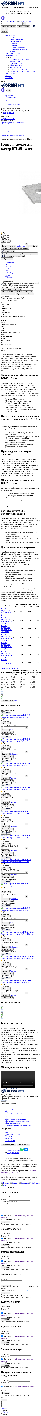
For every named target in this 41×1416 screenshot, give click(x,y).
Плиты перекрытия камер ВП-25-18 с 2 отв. (6, 629)
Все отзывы (18, 701)
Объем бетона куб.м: (9, 324)
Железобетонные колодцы (15, 1107)
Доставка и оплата (12, 53)
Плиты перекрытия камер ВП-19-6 (14, 765)
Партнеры (14, 45)
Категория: (5, 296)
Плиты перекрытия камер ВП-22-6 (14, 789)
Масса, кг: (5, 320)
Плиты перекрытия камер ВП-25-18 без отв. (6, 637)
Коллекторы (10, 1115)
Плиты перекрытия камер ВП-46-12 (15, 862)
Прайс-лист (28, 291)
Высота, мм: (5, 312)
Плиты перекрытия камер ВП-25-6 (6, 612)
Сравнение (7, 1185)
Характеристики (7, 291)
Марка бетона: (6, 336)
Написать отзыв (7, 701)
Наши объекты (11, 74)
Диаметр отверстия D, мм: (11, 349)
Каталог (15, 1183)
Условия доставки (8, 294)
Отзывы (13, 37)
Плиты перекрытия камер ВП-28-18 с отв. (17, 934)
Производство (11, 55)
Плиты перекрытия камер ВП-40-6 (14, 886)
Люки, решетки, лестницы (15, 1119)
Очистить (4, 1410)
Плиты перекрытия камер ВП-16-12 (15, 813)
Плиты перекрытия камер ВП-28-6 (14, 910)
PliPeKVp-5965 (9, 251)
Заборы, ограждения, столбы (16, 1113)
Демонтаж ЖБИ (16, 66)
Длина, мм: (5, 304)
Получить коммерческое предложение (15, 248)
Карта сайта (10, 1141)
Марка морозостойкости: (10, 332)
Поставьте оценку (8, 1291)
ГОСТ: (3, 328)
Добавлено (21, 246)
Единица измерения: (9, 300)
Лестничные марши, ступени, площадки (21, 1117)
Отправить (5, 1293)
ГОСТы (8, 76)
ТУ (9, 241)
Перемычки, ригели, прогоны (17, 1121)
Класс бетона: (6, 340)
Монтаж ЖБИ (15, 68)
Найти (4, 1400)
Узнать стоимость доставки (11, 289)
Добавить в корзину (8, 246)
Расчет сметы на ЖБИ (18, 70)
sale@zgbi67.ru (25, 21)
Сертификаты (15, 41)
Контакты (9, 78)
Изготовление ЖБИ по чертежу (22, 72)
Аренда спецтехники (18, 64)
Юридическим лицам (18, 49)
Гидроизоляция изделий (19, 59)
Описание (18, 291)
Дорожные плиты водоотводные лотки (20, 1111)
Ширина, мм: (6, 308)
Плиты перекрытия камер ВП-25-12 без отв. (6, 663)
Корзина (25, 1183)
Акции (12, 51)
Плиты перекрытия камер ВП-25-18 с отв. (6, 620)
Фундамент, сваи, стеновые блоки (18, 1125)
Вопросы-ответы (16, 39)
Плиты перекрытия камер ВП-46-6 (14, 838)
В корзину (5, 730)
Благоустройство (12, 1109)
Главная (6, 1183)
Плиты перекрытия (12, 1123)
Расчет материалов (8, 26)
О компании (10, 35)
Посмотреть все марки (9, 668)
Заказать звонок (23, 26)
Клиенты (13, 43)
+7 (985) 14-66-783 (9, 21)
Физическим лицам (17, 47)
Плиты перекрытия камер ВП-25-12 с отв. (6, 654)
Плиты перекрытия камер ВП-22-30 (15, 982)
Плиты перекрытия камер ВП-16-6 (14, 717)
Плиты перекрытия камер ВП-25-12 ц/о (6, 646)
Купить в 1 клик (32, 246)
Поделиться (7, 259)
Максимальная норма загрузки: (13, 316)
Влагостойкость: (7, 345)
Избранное (35, 1183)
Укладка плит (15, 61)
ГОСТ (4, 241)
